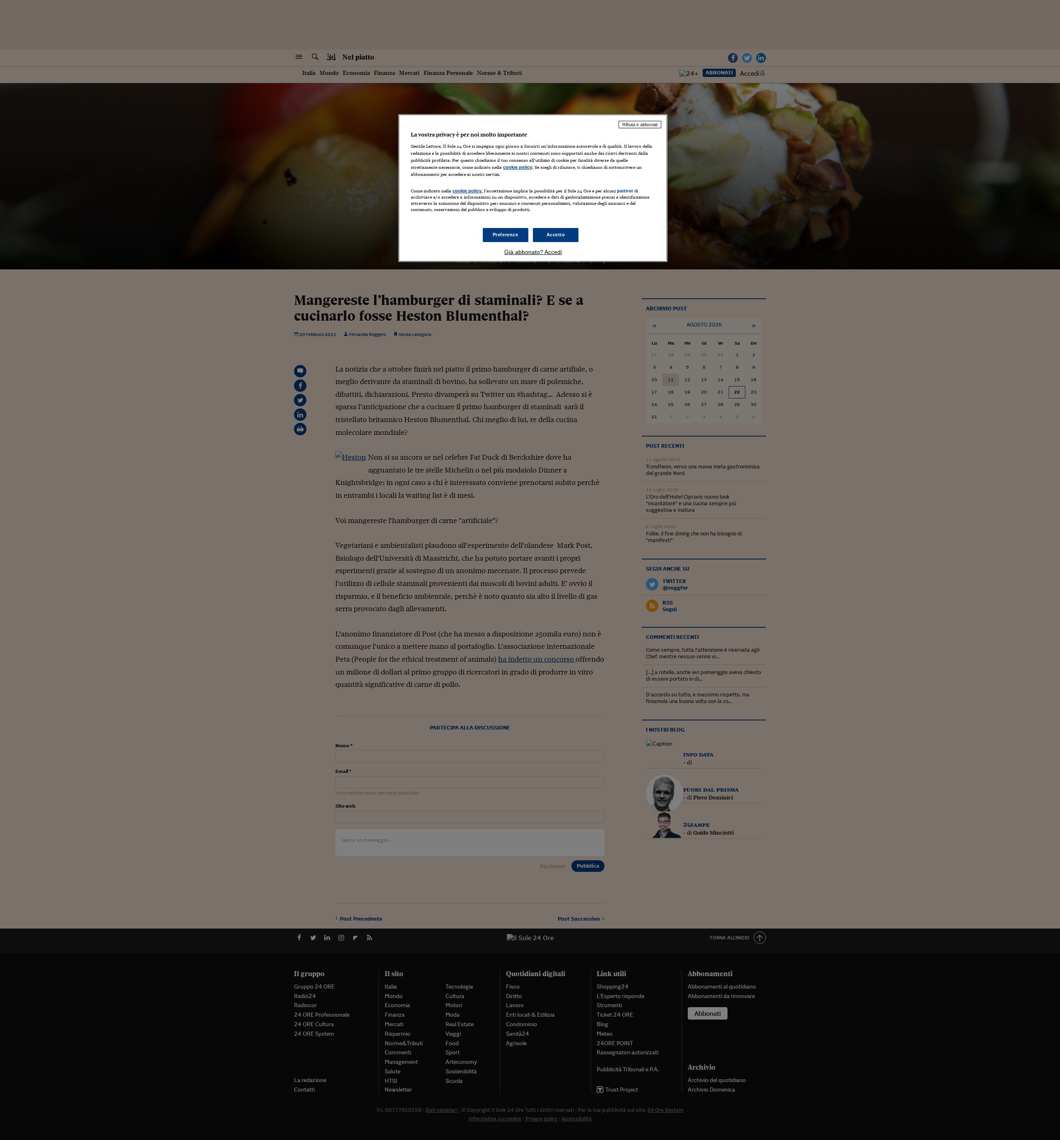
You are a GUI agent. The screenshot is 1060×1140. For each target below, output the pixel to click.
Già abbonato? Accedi (533, 252)
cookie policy (517, 167)
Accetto (556, 234)
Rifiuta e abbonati (640, 124)
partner (625, 190)
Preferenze (505, 234)
